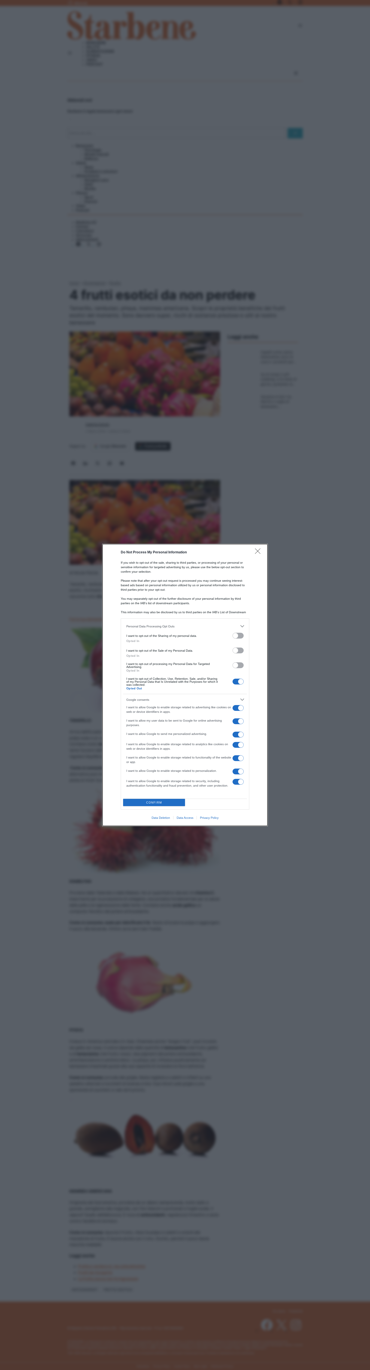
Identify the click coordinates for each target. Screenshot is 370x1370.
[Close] (259, 552)
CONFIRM (154, 802)
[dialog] (185, 685)
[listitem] (185, 626)
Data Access (185, 817)
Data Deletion (161, 817)
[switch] (238, 636)
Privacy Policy (209, 817)
